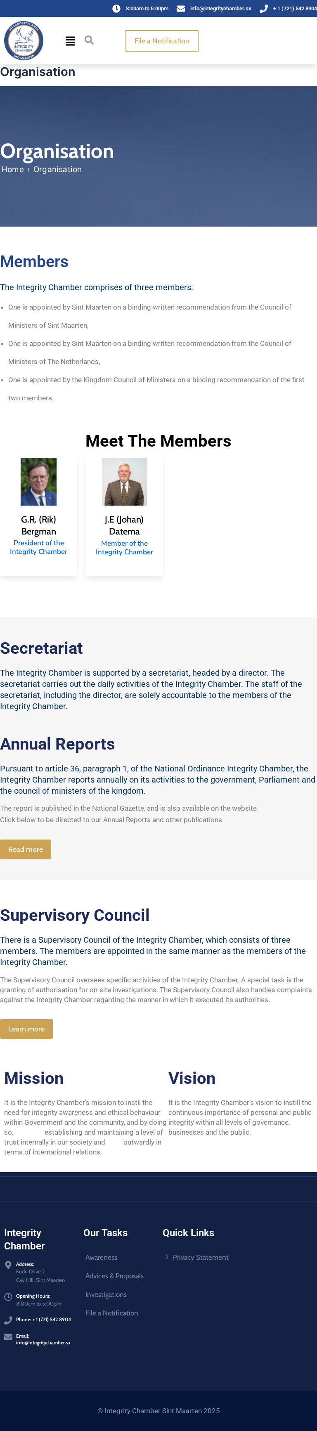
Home (13, 169)
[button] (70, 40)
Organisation (57, 169)
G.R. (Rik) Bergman (38, 525)
